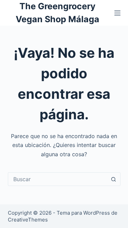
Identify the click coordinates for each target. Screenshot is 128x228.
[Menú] (117, 13)
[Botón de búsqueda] (113, 179)
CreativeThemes (28, 219)
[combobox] (57, 179)
